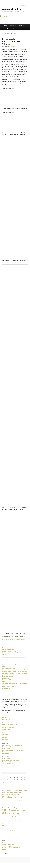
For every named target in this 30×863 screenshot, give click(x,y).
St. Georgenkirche (6, 732)
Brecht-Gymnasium (7, 719)
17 (4, 779)
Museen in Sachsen (7, 755)
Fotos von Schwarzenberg (8, 648)
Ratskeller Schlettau (20, 639)
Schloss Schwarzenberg (8, 727)
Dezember (11, 794)
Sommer (26, 816)
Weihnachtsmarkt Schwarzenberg (19, 824)
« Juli (7, 784)
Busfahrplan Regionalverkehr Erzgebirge (12, 745)
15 (21, 777)
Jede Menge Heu (6, 688)
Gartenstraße (13, 800)
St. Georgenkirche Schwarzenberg (12, 818)
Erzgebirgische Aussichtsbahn (10, 747)
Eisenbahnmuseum (7, 721)
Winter (4, 826)
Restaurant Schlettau (7, 641)
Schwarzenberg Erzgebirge (9, 816)
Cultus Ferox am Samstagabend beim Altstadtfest (14, 670)
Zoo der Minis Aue (6, 765)
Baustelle (19, 792)
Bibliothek (4, 717)
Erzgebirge (8, 797)
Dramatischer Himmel (7, 676)
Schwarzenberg (6, 729)
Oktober (14, 806)
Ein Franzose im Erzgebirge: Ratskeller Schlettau (11, 41)
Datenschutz (5, 28)
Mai (21, 802)
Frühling (20, 797)
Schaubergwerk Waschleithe (9, 761)
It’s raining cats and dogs (8, 668)
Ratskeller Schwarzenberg (9, 808)
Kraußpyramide (17, 802)
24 (4, 781)
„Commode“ (22, 49)
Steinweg (18, 820)
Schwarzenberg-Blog (11, 9)
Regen (3, 681)
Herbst (26, 800)
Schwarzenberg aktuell (8, 649)
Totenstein (23, 820)
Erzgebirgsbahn (6, 748)
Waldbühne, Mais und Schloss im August (12, 665)
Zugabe (12, 636)
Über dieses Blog (13, 25)
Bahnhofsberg (5, 792)
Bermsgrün (23, 792)
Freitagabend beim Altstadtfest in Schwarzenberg (14, 671)
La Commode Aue (11, 639)
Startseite (5, 25)
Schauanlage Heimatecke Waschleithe (11, 760)
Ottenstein (19, 806)
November (16, 804)
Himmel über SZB (6, 680)
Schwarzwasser (20, 816)
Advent (4, 790)
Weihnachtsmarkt (6, 824)
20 (14, 779)
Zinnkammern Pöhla (7, 739)
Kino (3, 726)
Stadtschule (5, 734)
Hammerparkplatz (19, 800)
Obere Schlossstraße (7, 806)
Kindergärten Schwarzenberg (9, 724)
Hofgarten (5, 802)
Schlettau (14, 641)
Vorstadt (11, 822)
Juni (12, 802)
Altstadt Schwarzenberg (16, 790)
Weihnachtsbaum (17, 822)
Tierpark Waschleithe (7, 763)
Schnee (23, 810)
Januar (9, 802)
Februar (15, 797)
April (26, 790)
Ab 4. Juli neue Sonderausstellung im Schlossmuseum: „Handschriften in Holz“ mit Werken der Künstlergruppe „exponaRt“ (14, 684)
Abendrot (4, 666)
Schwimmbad (5, 731)
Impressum (21, 25)
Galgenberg (6, 800)
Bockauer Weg (5, 794)
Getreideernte (5, 678)
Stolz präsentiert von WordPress (15, 860)
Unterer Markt (5, 822)
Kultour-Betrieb (6, 753)
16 (24, 777)
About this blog (13, 28)
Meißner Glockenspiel (6, 804)
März (13, 804)
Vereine (4, 736)
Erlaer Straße (16, 794)
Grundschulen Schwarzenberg (9, 722)
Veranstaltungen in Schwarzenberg (11, 653)
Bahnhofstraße (13, 792)
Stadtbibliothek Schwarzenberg (9, 820)
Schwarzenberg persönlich (9, 651)
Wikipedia (4, 737)
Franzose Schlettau (9, 638)
